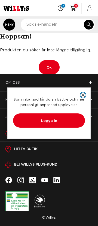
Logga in (49, 120)
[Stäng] (83, 95)
